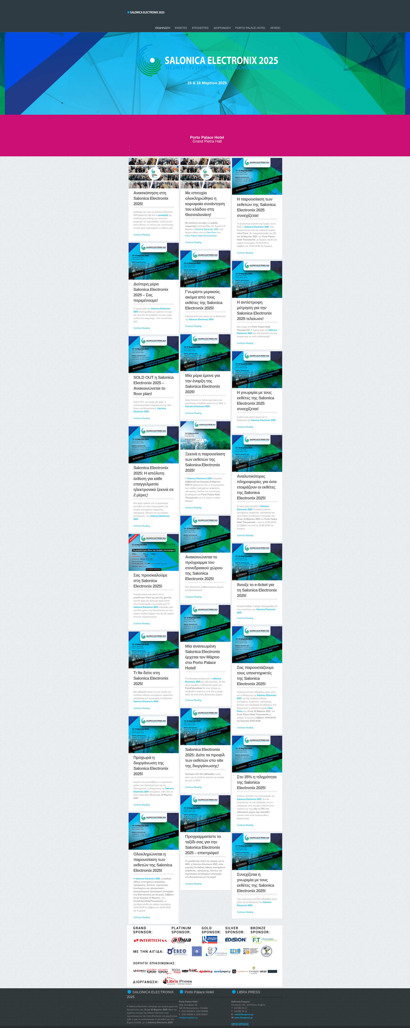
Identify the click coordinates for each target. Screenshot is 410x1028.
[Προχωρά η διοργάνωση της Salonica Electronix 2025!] (154, 734)
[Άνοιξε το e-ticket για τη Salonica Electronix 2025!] (257, 561)
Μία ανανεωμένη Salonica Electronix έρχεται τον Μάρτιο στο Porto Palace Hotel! (202, 657)
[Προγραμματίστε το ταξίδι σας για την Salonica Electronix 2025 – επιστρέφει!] (205, 813)
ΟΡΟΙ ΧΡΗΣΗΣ (240, 1024)
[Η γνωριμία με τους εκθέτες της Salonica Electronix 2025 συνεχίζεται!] (257, 369)
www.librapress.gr (244, 1017)
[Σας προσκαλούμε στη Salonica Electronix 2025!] (154, 552)
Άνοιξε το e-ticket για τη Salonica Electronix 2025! (257, 590)
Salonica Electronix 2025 (206, 229)
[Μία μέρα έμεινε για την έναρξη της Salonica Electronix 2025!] (205, 352)
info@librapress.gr (244, 1014)
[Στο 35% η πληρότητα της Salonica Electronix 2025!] (257, 754)
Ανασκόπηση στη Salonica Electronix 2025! (150, 198)
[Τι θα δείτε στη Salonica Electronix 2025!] (154, 650)
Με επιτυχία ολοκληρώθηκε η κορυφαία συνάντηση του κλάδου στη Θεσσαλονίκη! (205, 203)
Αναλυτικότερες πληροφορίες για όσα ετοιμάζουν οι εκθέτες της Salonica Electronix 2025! (256, 487)
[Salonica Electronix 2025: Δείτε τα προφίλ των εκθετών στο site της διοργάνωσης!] (205, 726)
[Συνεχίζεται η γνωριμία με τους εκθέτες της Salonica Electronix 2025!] (257, 851)
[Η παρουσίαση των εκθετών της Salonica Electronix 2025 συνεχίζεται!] (257, 176)
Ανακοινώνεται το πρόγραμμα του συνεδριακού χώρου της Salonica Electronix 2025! (203, 568)
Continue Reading (141, 235)
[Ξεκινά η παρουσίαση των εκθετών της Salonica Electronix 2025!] (205, 435)
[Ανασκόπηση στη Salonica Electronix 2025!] (154, 173)
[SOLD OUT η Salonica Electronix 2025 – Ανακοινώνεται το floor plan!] (154, 354)
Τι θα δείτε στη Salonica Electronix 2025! (150, 678)
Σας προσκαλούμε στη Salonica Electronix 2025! (150, 580)
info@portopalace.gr (188, 1017)
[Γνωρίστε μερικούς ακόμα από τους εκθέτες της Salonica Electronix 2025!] (205, 269)
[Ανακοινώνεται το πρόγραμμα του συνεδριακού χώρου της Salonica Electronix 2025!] (205, 534)
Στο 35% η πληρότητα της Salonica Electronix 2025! (256, 782)
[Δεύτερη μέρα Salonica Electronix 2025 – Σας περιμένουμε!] (154, 261)
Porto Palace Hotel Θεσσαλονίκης (201, 235)
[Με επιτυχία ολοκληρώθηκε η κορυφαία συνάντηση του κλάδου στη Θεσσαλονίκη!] (205, 173)
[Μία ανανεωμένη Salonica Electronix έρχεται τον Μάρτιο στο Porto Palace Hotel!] (205, 623)
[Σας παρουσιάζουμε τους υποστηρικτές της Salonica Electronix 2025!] (257, 644)
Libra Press (211, 232)
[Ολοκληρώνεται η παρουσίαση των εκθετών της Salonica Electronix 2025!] (154, 831)
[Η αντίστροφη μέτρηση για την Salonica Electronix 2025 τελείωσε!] (257, 279)
